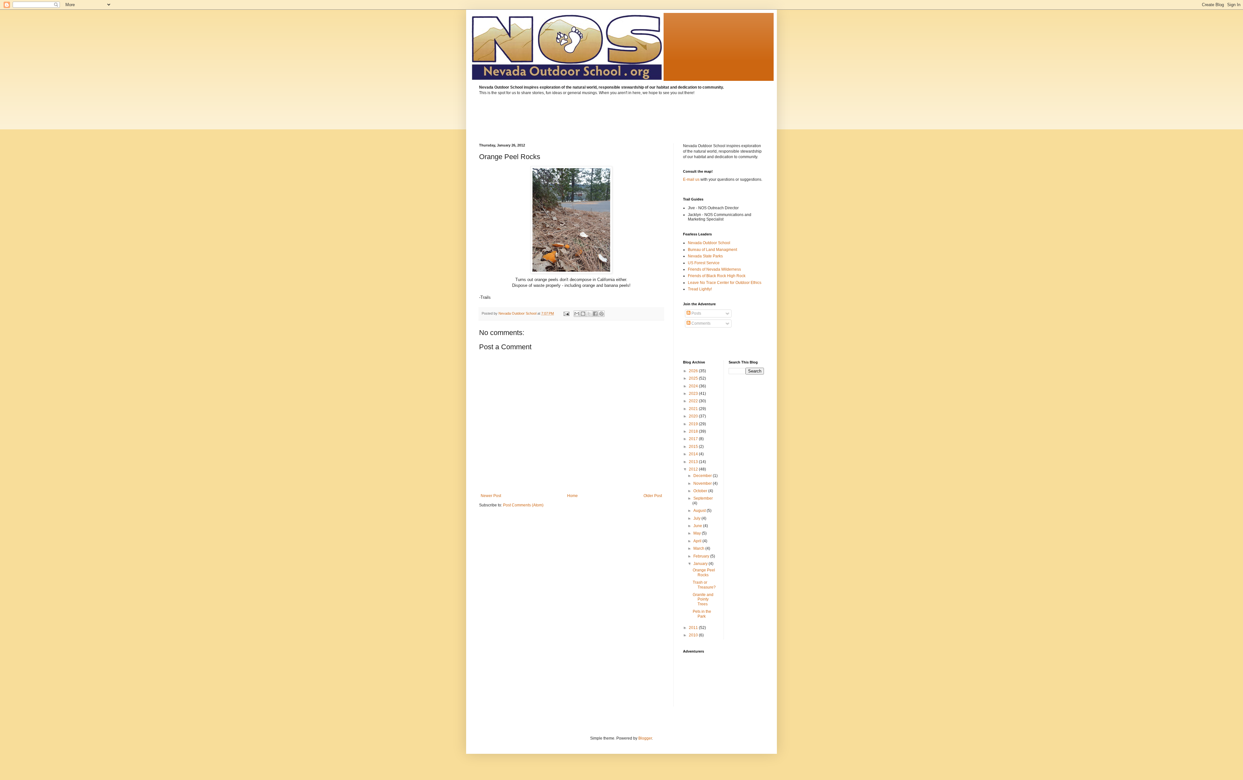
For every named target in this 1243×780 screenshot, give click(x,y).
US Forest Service (704, 263)
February (701, 556)
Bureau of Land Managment (712, 249)
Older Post (653, 495)
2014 (694, 454)
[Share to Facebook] (595, 313)
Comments (700, 323)
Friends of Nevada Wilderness (714, 269)
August (700, 510)
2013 (694, 462)
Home (572, 495)
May (697, 533)
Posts (695, 313)
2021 (694, 408)
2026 (694, 371)
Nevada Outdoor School (709, 243)
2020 (694, 416)
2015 (694, 446)
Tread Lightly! (700, 289)
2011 (694, 627)
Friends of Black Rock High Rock (716, 276)
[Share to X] (589, 313)
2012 (694, 469)
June (698, 526)
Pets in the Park (702, 613)
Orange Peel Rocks (704, 572)
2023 (694, 393)
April (697, 541)
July (697, 518)
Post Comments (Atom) (523, 505)
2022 (694, 401)
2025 (694, 378)
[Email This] (577, 313)
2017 (694, 439)
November (703, 483)
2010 (694, 635)
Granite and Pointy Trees (703, 599)
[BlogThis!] (583, 313)
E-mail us (691, 179)
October (700, 491)
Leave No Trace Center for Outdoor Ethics (724, 282)
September (703, 498)
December (703, 475)
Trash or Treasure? (704, 584)
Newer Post (491, 495)
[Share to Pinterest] (601, 313)
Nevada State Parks (705, 256)
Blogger (645, 738)
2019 (694, 424)
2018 (694, 431)
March (699, 548)
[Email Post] (566, 313)
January (701, 563)
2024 (694, 386)
